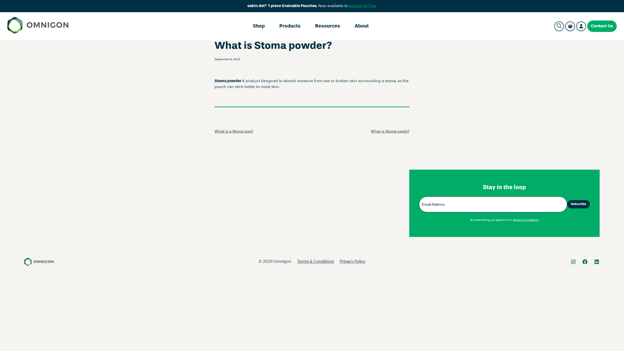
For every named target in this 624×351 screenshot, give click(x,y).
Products (290, 26)
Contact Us (602, 26)
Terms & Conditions (315, 262)
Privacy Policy (352, 262)
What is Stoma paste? (390, 132)
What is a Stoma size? (234, 132)
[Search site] (559, 26)
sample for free (362, 6)
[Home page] (37, 26)
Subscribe (578, 204)
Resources (327, 26)
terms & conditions (525, 220)
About (362, 26)
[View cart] (570, 26)
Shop (259, 26)
